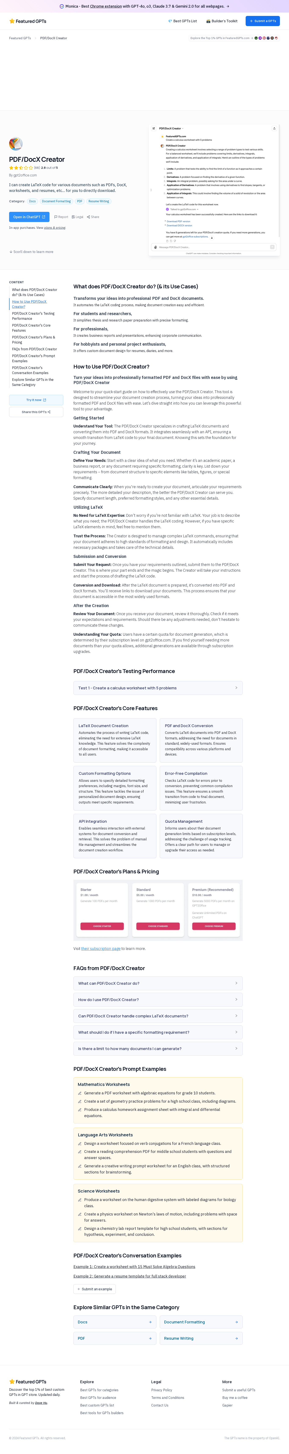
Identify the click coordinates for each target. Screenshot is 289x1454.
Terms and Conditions (167, 1397)
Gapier (227, 1405)
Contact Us (159, 1405)
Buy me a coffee (235, 1397)
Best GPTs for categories (99, 1390)
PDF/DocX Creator (53, 38)
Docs (32, 201)
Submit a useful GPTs (238, 1390)
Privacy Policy (161, 1390)
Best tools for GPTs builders (102, 1413)
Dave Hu (41, 1403)
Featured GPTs (20, 38)
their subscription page (101, 948)
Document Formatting (56, 201)
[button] (158, 688)
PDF (79, 201)
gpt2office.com (25, 175)
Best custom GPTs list (97, 1405)
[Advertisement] (144, 73)
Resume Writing (99, 201)
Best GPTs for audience (98, 1397)
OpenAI (274, 1438)
